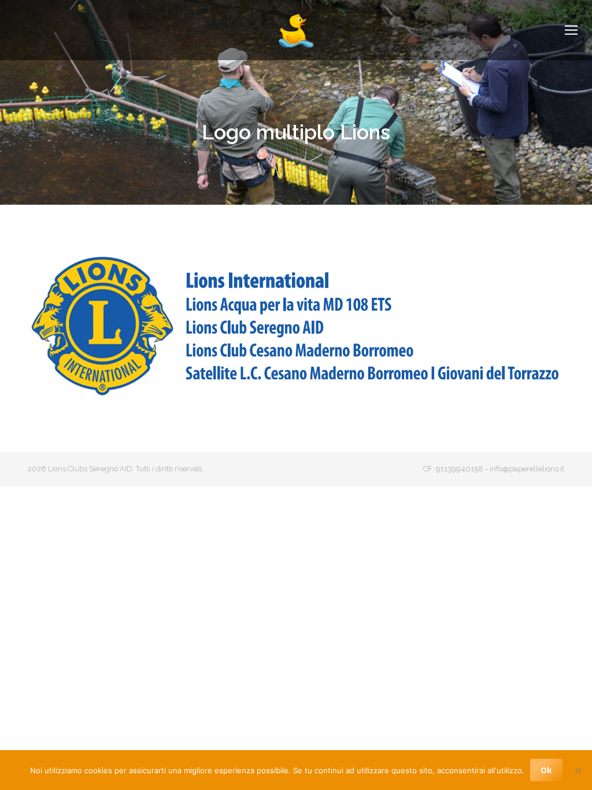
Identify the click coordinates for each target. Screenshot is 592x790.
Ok (546, 770)
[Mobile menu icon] (571, 30)
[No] (577, 770)
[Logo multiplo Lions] (296, 325)
